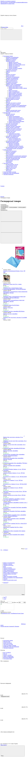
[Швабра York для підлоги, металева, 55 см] (15, 318)
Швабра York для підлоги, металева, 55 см (13, 437)
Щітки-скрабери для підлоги (15, 93)
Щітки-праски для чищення (15, 94)
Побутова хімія (6, 112)
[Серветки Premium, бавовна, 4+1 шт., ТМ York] (15, 470)
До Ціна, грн (15, 602)
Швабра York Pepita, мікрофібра (10, 450)
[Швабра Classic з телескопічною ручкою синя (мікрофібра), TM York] (15, 297)
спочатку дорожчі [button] (22, 207)
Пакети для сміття (7, 567)
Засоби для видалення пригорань (16, 121)
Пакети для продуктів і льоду (10, 580)
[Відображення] (11, 216)
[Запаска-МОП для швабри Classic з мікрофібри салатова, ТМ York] (15, 515)
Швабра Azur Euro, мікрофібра (10, 313)
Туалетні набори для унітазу (9, 573)
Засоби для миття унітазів (15, 135)
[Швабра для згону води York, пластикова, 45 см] (15, 441)
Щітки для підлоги (13, 90)
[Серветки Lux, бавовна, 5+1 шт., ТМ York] (15, 477)
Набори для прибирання (9, 562)
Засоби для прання (7, 149)
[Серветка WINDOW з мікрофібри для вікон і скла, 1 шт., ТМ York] (15, 499)
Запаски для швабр (13, 67)
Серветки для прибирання (9, 569)
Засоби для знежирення (14, 116)
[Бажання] (14, 9)
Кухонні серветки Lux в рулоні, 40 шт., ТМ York (14, 495)
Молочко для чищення (14, 143)
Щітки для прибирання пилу (15, 95)
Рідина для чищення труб (14, 138)
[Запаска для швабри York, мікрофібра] (15, 463)
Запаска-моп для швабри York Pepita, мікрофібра (14, 511)
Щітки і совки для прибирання (10, 572)
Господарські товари (8, 56)
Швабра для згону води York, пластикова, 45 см (14, 444)
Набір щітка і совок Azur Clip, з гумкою (12, 284)
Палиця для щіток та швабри (15, 68)
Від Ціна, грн (4, 602)
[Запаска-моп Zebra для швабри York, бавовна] (15, 531)
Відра (4, 566)
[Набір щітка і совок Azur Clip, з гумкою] (15, 278)
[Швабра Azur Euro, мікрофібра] (15, 311)
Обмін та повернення (17, 2)
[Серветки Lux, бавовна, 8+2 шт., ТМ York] (15, 484)
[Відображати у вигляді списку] (11, 237)
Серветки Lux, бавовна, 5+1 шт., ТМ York (13, 480)
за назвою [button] (3, 208)
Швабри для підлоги (13, 62)
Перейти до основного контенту (8, 1)
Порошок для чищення (14, 144)
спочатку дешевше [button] (13, 207)
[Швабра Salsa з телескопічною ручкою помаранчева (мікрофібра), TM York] (15, 288)
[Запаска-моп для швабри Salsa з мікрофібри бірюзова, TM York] (15, 455)
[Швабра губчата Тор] (15, 305)
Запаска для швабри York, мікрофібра (12, 465)
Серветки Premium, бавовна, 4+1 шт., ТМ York (14, 473)
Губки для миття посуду (8, 570)
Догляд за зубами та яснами (9, 171)
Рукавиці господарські (8, 571)
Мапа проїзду (4, 744)
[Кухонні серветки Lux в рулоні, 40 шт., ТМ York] (15, 492)
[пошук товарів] (11, 34)
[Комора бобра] (7, 609)
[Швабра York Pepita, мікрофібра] (15, 448)
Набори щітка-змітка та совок (15, 86)
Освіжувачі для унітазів (14, 133)
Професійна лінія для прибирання (11, 173)
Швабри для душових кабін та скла (17, 64)
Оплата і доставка (8, 2)
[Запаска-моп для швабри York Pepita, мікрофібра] (15, 508)
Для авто (5, 578)
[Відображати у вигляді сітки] (11, 227)
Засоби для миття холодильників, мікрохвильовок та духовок (16, 119)
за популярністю (4, 205)
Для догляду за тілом (8, 163)
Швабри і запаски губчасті (15, 63)
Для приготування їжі (8, 174)
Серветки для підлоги (8, 565)
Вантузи (5, 575)
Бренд (22, 594)
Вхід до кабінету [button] (7, 652)
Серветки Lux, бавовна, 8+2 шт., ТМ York (13, 487)
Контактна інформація (8, 657)
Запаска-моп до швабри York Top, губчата (13, 527)
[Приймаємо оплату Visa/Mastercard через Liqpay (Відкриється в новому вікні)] (12, 613)
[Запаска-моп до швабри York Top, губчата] (15, 524)
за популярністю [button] (4, 207)
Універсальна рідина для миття (16, 146)
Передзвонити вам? (5, 696)
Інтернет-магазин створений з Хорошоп (10, 626)
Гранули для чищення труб (15, 139)
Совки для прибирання (14, 91)
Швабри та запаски (7, 564)
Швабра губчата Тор (8, 307)
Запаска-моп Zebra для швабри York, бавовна (13, 534)
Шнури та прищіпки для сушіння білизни (13, 577)
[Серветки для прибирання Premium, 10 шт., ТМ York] (15, 256)
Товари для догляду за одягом (10, 576)
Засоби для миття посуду (14, 122)
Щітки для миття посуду (14, 96)
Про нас (2, 2)
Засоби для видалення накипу (16, 117)
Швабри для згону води (14, 65)
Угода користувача (10, 3)
